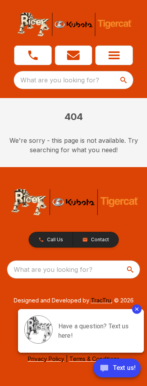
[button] (33, 55)
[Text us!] (117, 369)
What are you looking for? (59, 80)
